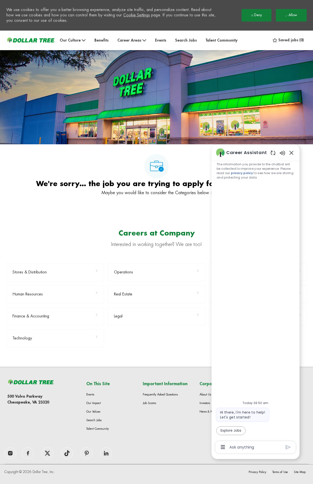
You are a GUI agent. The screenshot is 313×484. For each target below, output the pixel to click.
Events (160, 40)
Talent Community (221, 40)
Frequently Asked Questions (160, 394)
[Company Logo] (30, 40)
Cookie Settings (136, 15)
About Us (205, 394)
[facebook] (10, 453)
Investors (205, 403)
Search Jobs (186, 40)
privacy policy (242, 173)
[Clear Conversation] (273, 152)
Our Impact (93, 403)
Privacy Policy (257, 472)
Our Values (93, 411)
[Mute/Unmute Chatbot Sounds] (282, 152)
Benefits (101, 40)
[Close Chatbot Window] (291, 152)
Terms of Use (280, 472)
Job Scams (149, 403)
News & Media (209, 411)
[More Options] (223, 447)
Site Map (300, 472)
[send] (288, 447)
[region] (256, 299)
